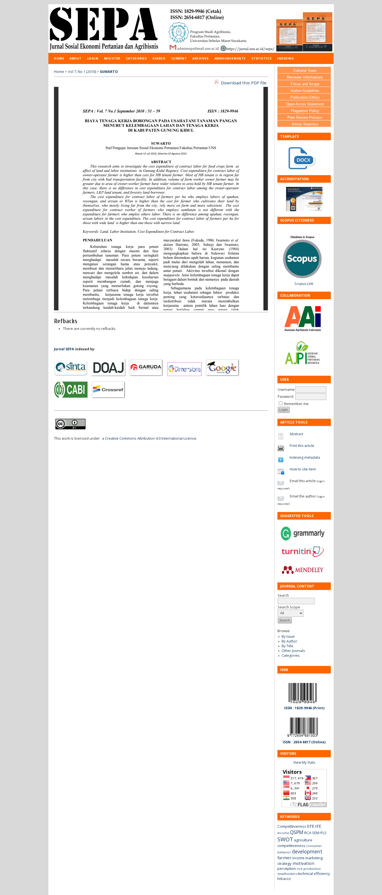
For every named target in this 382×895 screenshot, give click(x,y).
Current (179, 58)
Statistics (261, 58)
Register (112, 58)
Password (285, 396)
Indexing (285, 58)
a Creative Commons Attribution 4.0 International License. (149, 438)
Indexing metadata (305, 457)
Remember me (296, 403)
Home (59, 58)
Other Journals (293, 650)
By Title (287, 646)
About (76, 58)
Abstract (296, 434)
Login (92, 58)
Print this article (302, 445)
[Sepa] (304, 168)
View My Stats (304, 762)
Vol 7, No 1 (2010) (82, 71)
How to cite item (303, 469)
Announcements (230, 58)
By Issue (288, 636)
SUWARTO (109, 71)
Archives (200, 58)
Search (158, 58)
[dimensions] (186, 374)
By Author (289, 641)
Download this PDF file (244, 82)
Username (286, 389)
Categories (291, 655)
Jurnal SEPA (64, 349)
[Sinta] (72, 374)
